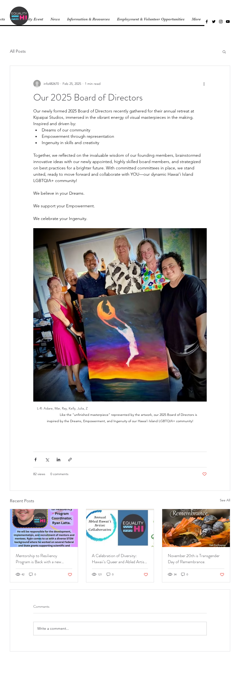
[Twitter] (213, 21)
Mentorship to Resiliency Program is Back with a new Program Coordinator (38, 559)
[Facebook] (206, 21)
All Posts (18, 51)
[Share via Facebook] (35, 459)
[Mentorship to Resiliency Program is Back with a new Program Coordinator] (44, 528)
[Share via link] (70, 459)
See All (225, 500)
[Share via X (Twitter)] (47, 459)
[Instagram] (220, 21)
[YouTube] (227, 21)
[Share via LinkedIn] (58, 459)
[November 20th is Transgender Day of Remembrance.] (196, 528)
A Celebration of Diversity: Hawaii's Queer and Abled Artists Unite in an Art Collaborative (119, 559)
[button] (224, 51)
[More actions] (204, 83)
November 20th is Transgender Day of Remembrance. (194, 559)
